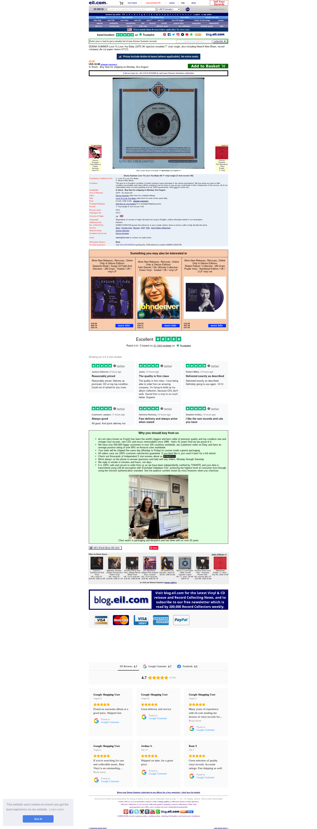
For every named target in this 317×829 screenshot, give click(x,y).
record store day (212, 17)
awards (164, 23)
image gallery (164, 802)
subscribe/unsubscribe (178, 807)
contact (172, 3)
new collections (184, 26)
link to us (128, 802)
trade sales (143, 26)
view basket (132, 3)
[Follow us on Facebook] (169, 35)
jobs (221, 26)
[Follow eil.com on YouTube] (152, 812)
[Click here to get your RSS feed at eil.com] (198, 35)
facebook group (207, 26)
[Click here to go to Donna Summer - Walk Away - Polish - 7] (220, 568)
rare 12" (161, 20)
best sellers (185, 17)
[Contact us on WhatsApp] (191, 35)
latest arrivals (127, 17)
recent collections (179, 804)
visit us (129, 26)
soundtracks (131, 23)
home (121, 802)
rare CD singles (178, 20)
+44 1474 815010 (127, 245)
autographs (196, 23)
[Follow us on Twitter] (173, 35)
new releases (101, 17)
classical (152, 23)
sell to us (98, 26)
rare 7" (149, 20)
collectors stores (162, 26)
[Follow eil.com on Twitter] (136, 812)
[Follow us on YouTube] (186, 35)
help (183, 3)
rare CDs (111, 20)
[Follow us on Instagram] (177, 35)
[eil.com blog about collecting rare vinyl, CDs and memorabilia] (158, 608)
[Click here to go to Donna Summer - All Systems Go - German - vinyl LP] (167, 568)
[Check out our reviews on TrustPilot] (169, 456)
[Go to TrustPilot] (126, 36)
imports (100, 23)
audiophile (113, 23)
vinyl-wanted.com (136, 807)
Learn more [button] (56, 809)
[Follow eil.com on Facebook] (131, 812)
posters (221, 20)
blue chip (97, 20)
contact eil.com (160, 807)
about (193, 3)
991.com (149, 807)
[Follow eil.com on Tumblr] (147, 812)
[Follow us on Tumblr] (182, 35)
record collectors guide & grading (157, 804)
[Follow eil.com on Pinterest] (126, 812)
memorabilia (214, 23)
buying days (114, 26)
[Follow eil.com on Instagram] (142, 812)
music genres (192, 802)
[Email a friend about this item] (105, 548)
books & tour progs (202, 20)
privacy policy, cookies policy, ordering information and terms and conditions (168, 816)
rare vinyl (124, 20)
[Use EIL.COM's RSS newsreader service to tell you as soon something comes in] (186, 812)
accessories (139, 802)
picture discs (179, 23)
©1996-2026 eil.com (125, 816)
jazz (142, 23)
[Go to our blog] (215, 35)
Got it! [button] (38, 818)
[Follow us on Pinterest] (164, 35)
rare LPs (137, 20)
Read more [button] (195, 720)
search (148, 802)
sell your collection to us (131, 804)
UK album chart (157, 17)
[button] (209, 620)
